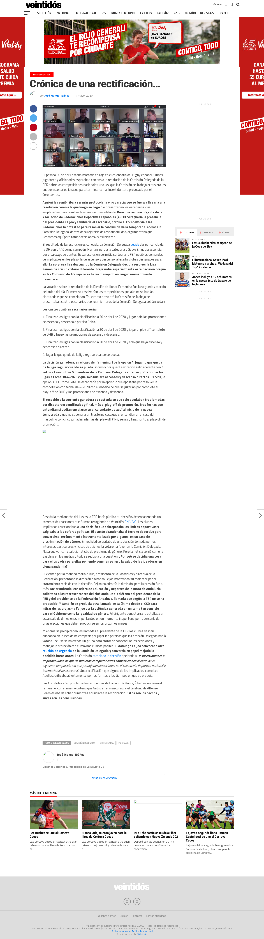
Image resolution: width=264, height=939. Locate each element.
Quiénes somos (107, 916)
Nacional (63, 13)
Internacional (86, 13)
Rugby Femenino (123, 13)
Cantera (146, 13)
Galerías (163, 13)
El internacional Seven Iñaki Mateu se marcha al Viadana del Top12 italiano (212, 263)
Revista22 (207, 13)
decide (135, 244)
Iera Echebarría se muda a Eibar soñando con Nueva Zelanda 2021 (157, 835)
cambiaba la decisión (106, 655)
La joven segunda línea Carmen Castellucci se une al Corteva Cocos (207, 836)
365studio (142, 934)
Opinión (190, 13)
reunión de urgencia (57, 650)
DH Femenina (107, 743)
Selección (44, 13)
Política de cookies (121, 931)
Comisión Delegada (84, 743)
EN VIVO (130, 521)
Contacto (137, 916)
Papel (224, 13)
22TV (177, 13)
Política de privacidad (142, 931)
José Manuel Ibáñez (57, 95)
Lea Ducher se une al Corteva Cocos (49, 835)
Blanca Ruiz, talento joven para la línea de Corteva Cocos (104, 835)
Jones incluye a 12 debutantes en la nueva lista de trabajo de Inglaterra (211, 280)
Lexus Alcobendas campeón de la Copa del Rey (212, 244)
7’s (104, 13)
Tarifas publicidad (156, 916)
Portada (124, 743)
